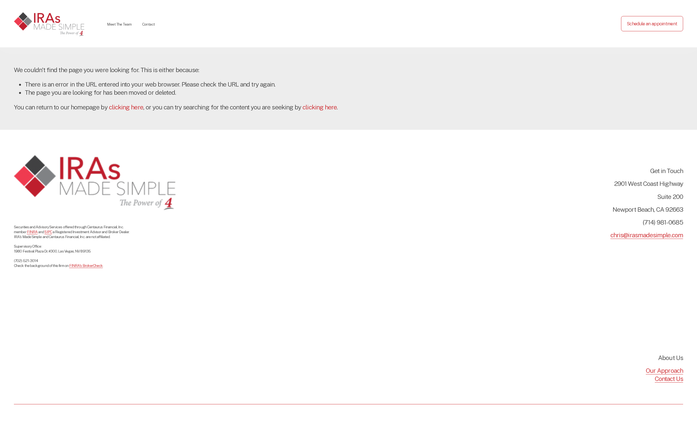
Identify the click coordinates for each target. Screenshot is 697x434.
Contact (148, 24)
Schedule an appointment (652, 23)
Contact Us (669, 378)
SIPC (48, 232)
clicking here (126, 107)
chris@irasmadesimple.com (646, 235)
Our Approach (664, 370)
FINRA (32, 232)
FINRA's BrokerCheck (86, 265)
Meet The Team (119, 24)
